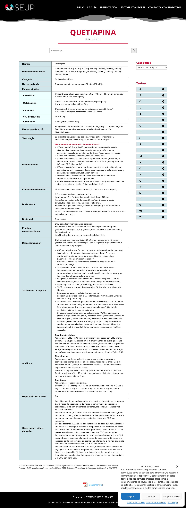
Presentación (109, 7)
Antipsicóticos (93, 39)
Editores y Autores (133, 7)
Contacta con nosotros (164, 7)
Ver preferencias (171, 496)
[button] (177, 466)
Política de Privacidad (156, 502)
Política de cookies (136, 502)
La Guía (92, 7)
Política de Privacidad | (86, 502)
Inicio (80, 7)
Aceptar (131, 496)
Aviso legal (173, 502)
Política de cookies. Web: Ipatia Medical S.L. (117, 502)
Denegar (150, 496)
